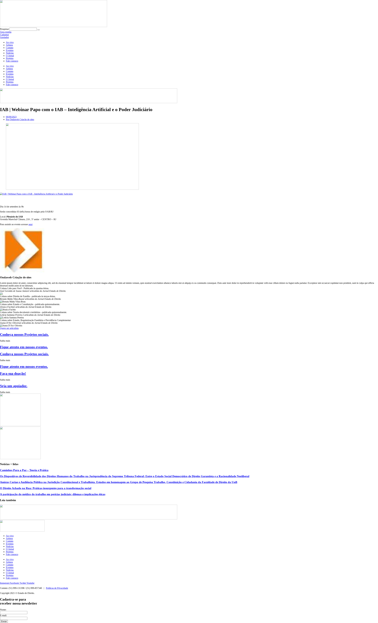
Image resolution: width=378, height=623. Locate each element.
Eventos (9, 50)
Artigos (9, 45)
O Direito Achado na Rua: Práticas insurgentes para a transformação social (45, 488)
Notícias (10, 53)
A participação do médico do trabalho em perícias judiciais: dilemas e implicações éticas (52, 494)
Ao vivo (10, 42)
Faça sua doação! (13, 373)
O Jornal (10, 55)
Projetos (9, 58)
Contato (9, 47)
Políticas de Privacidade (57, 588)
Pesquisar (4, 29)
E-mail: (3, 615)
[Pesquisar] (38, 29)
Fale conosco (12, 61)
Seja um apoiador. (13, 386)
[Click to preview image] (36, 194)
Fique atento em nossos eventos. (24, 347)
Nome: (3, 609)
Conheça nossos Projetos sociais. (24, 334)
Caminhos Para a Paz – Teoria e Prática (24, 470)
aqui (30, 224)
